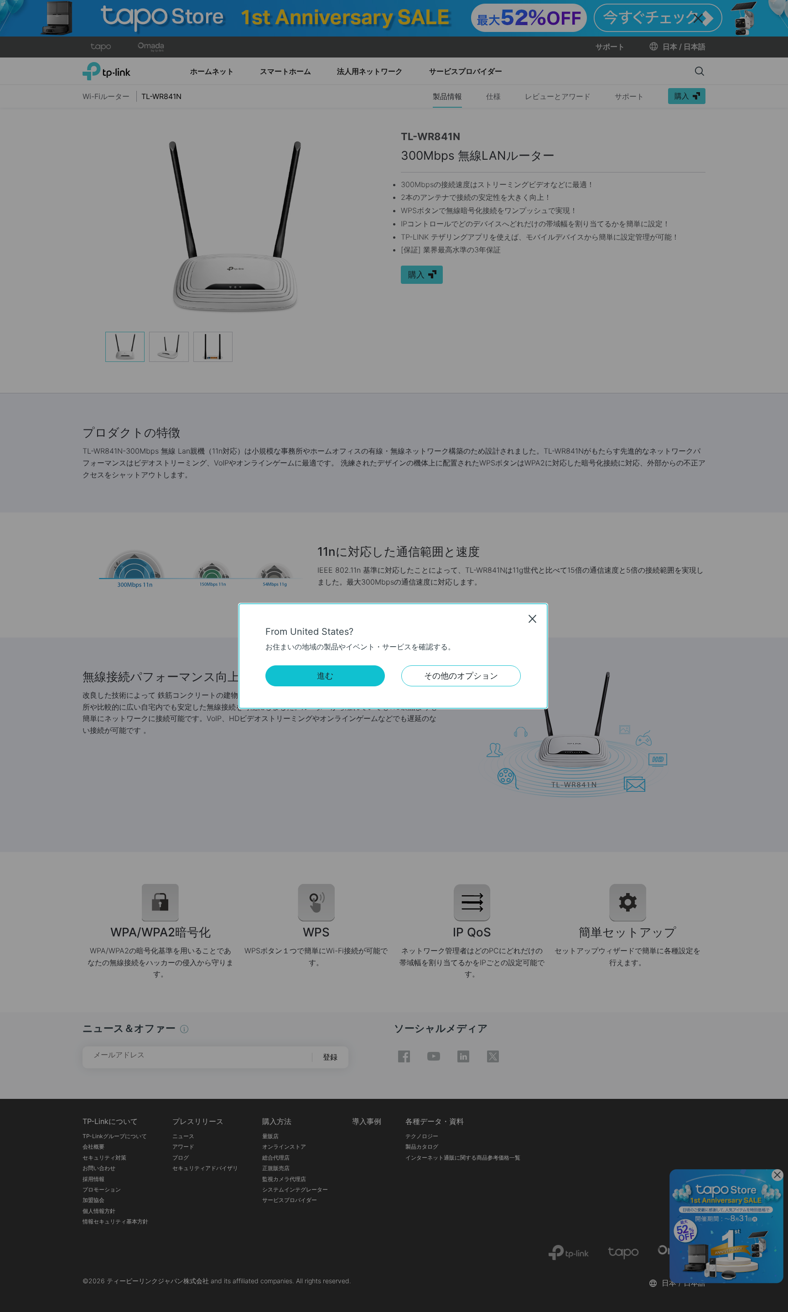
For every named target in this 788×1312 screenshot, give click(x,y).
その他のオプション (461, 675)
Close (532, 618)
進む (325, 675)
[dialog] (394, 656)
